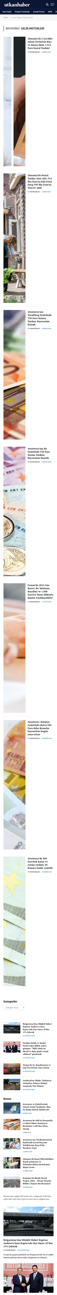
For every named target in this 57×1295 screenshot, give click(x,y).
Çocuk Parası (39, 12)
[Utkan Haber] (17, 4)
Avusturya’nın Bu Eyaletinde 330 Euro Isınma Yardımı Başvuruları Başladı (39, 453)
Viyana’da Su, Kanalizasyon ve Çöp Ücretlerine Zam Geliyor (37, 1066)
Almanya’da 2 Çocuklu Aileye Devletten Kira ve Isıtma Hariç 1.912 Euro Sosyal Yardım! (40, 43)
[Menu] (52, 4)
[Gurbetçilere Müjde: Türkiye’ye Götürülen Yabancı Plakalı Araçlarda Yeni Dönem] (11, 1084)
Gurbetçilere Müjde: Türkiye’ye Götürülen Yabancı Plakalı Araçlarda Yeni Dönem (37, 1083)
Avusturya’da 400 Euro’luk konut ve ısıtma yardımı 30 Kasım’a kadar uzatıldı (40, 863)
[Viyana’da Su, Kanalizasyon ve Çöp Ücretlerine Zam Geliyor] (11, 1068)
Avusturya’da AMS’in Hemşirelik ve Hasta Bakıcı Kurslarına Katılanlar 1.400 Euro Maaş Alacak (38, 1124)
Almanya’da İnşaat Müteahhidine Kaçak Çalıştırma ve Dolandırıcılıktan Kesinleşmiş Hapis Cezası (38, 1163)
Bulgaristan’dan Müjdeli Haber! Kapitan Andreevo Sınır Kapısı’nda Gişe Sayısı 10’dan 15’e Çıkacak (37, 1028)
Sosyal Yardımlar (22, 12)
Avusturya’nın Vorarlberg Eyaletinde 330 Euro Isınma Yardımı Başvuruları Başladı (39, 318)
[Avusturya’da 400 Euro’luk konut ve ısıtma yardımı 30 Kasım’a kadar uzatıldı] (14, 921)
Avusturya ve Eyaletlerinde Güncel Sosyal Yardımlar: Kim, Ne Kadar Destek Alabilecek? (37, 1107)
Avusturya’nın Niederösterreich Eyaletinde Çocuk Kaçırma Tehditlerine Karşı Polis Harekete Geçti (37, 1143)
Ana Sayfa (6, 12)
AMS (50, 12)
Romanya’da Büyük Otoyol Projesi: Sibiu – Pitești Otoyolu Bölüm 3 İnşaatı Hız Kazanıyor (37, 1181)
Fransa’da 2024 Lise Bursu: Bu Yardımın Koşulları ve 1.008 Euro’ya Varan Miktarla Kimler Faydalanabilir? (40, 591)
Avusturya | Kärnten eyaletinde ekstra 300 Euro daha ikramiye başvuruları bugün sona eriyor (39, 728)
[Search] (47, 4)
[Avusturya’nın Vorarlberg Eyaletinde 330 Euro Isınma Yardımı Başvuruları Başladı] (14, 375)
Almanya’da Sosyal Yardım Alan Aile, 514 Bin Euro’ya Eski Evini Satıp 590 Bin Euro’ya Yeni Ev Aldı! (40, 181)
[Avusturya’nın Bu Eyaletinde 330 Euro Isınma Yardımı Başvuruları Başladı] (14, 511)
